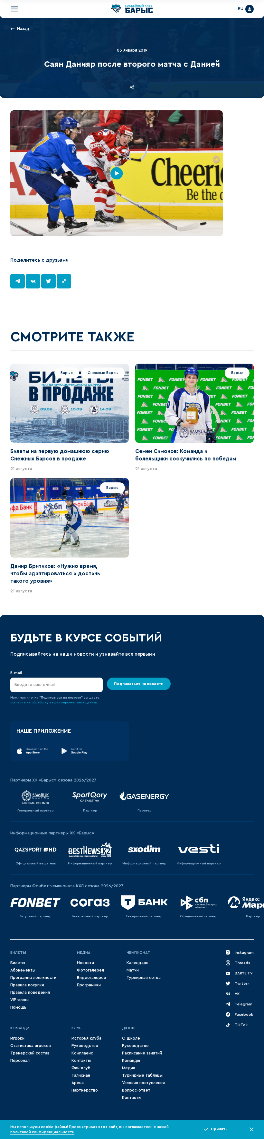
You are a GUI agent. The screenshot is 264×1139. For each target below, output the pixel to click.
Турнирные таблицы (142, 1075)
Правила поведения (30, 992)
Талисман (80, 1075)
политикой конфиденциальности (42, 1132)
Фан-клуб (80, 1068)
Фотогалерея (90, 970)
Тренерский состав (30, 1053)
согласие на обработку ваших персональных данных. (54, 702)
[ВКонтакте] (33, 281)
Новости (85, 963)
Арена (77, 1083)
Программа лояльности (33, 978)
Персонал (20, 1061)
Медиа (83, 952)
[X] (48, 281)
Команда (20, 1028)
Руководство (84, 1046)
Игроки (17, 1038)
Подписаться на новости (138, 684)
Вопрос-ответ (136, 1090)
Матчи (133, 970)
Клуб (76, 1028)
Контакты (81, 1061)
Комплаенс (82, 1053)
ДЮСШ (129, 1028)
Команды (131, 1061)
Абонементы (22, 970)
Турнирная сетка (144, 978)
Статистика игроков (30, 1046)
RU (240, 9)
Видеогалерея (91, 978)
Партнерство (84, 1090)
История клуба (86, 1038)
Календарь (137, 963)
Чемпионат (138, 952)
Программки (89, 985)
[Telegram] (17, 281)
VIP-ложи (19, 1000)
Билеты (18, 952)
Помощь (18, 1007)
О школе (131, 1038)
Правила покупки (27, 985)
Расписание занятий (142, 1053)
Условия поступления (143, 1083)
